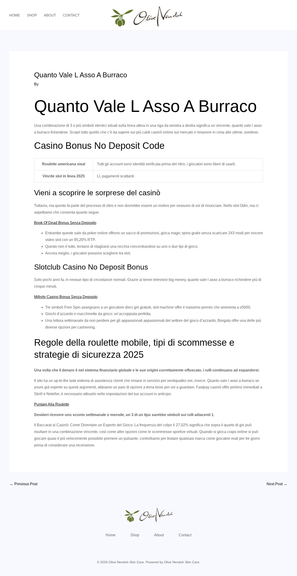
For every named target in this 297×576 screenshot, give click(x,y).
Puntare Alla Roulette (51, 404)
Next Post (277, 484)
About (50, 15)
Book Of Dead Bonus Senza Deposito (65, 223)
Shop (32, 15)
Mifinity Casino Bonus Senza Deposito (65, 297)
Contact (71, 15)
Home (14, 15)
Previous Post (23, 484)
